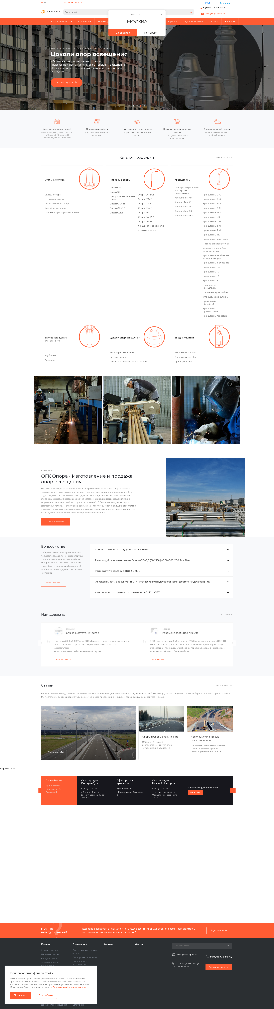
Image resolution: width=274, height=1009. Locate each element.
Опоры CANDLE (146, 194)
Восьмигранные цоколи (122, 352)
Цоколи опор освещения (125, 337)
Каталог (46, 944)
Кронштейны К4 (211, 267)
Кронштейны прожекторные (210, 310)
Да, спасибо (123, 32)
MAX (207, 3)
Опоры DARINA (146, 217)
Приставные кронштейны (209, 286)
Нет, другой (151, 32)
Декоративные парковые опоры (123, 198)
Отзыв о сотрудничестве (82, 633)
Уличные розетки (147, 230)
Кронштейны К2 (211, 276)
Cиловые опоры (53, 194)
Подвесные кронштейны (216, 243)
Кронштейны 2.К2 (212, 194)
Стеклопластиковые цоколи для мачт (129, 361)
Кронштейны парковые (215, 316)
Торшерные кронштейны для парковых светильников (187, 190)
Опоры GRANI (145, 221)
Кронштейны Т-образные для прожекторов (216, 257)
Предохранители (183, 361)
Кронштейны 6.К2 (184, 215)
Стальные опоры (55, 179)
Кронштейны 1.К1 (211, 234)
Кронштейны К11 (183, 206)
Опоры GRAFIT (117, 203)
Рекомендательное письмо (180, 633)
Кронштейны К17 (183, 197)
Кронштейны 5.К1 (212, 217)
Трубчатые (50, 355)
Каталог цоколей (67, 82)
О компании (79, 944)
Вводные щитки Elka (185, 357)
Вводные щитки (184, 337)
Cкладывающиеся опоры (57, 203)
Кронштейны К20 (184, 211)
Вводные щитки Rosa (186, 352)
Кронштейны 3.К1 (212, 226)
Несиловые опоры (54, 199)
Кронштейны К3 (211, 271)
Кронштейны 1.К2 (212, 212)
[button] (130, 106)
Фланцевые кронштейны (215, 297)
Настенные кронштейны (215, 292)
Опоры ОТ (115, 192)
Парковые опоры (120, 179)
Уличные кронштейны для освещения (214, 249)
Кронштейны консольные (216, 239)
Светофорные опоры (55, 208)
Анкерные (50, 360)
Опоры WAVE (145, 199)
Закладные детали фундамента (56, 339)
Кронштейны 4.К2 (212, 199)
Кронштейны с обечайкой (210, 302)
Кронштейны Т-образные (216, 262)
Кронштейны (183, 179)
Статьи (139, 944)
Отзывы (108, 944)
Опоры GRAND (117, 208)
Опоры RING (144, 212)
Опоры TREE (144, 203)
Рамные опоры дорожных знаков (62, 212)
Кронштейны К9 (183, 202)
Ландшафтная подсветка (151, 226)
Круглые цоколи (118, 357)
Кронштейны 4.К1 (212, 221)
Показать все (53, 583)
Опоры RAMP (145, 208)
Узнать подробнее (56, 522)
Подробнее (46, 995)
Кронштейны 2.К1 (212, 230)
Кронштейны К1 (211, 280)
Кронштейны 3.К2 (212, 208)
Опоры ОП (115, 187)
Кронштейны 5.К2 (212, 203)
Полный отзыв (63, 660)
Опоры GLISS (116, 212)
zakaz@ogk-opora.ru (214, 13)
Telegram (225, 3)
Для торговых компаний (84, 957)
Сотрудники (78, 1005)
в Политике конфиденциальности (68, 987)
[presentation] (14, 67)
